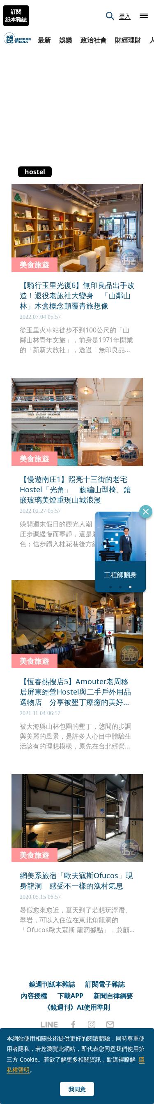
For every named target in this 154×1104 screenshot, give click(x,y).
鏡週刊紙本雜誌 (52, 984)
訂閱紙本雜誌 (16, 15)
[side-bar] (144, 16)
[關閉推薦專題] (145, 511)
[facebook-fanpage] (73, 1024)
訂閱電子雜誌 (105, 984)
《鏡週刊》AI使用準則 (77, 1007)
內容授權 (34, 995)
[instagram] (91, 1024)
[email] (110, 1024)
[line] (49, 1024)
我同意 (77, 1089)
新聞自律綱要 (113, 995)
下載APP (70, 995)
